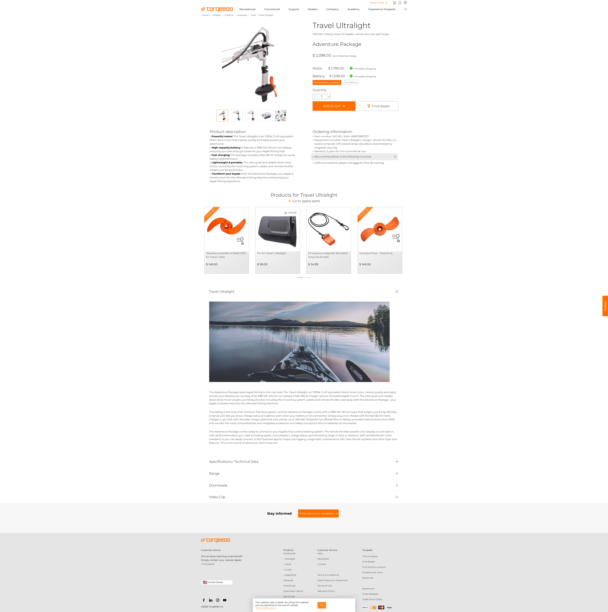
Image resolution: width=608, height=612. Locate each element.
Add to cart (332, 106)
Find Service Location (374, 567)
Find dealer (381, 106)
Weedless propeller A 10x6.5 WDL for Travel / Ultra (226, 255)
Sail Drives (289, 596)
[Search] (405, 9)
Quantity (319, 90)
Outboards (289, 553)
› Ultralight (289, 558)
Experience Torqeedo (382, 9)
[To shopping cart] (394, 2)
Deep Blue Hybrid (293, 591)
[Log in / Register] (400, 2)
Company (332, 9)
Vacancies (367, 577)
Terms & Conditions (328, 575)
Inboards (288, 580)
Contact (321, 564)
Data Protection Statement (332, 580)
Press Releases (370, 594)
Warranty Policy (326, 591)
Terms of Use (324, 585)
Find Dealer (368, 561)
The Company (369, 556)
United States (215, 582)
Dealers (312, 9)
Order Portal (377, 2)
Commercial (272, 9)
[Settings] (405, 2)
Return (206, 15)
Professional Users (372, 572)
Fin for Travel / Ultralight (271, 253)
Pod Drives (289, 585)
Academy (354, 9)
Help (320, 553)
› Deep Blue (289, 575)
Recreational (247, 9)
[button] (300, 277)
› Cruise (287, 569)
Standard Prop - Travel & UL (376, 253)
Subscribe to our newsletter (316, 513)
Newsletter (323, 558)
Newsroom (368, 588)
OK (321, 605)
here (356, 162)
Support (294, 9)
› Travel (287, 564)
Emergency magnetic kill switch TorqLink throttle (328, 255)
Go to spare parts (306, 201)
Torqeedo (216, 15)
